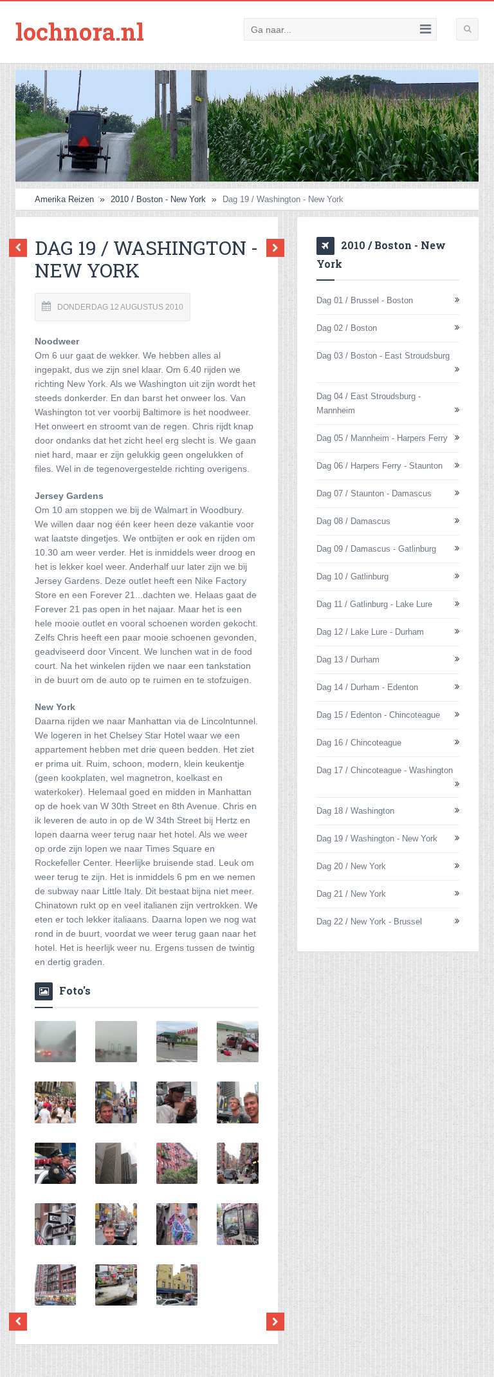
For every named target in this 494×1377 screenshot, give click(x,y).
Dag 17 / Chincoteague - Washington (384, 770)
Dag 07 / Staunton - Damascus (374, 493)
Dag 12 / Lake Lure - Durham (370, 632)
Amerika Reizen (64, 199)
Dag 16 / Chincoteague (358, 742)
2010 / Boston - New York (158, 199)
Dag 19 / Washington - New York (376, 838)
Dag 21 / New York (351, 894)
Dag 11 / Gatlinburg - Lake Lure (374, 604)
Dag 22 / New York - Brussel (369, 921)
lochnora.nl (79, 31)
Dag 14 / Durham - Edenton (367, 687)
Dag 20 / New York (351, 866)
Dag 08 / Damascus (353, 521)
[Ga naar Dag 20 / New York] (272, 248)
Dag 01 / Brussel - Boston (364, 300)
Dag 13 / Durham (348, 659)
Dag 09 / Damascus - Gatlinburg (376, 549)
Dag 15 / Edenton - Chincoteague (378, 715)
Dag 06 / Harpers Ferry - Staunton (379, 466)
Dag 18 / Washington (355, 811)
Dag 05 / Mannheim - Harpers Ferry (382, 438)
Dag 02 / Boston (346, 328)
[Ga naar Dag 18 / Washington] (21, 248)
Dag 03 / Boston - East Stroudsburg (383, 356)
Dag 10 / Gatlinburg (352, 576)
